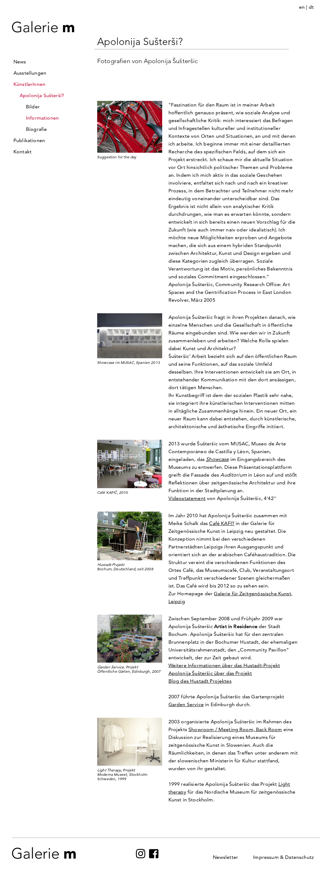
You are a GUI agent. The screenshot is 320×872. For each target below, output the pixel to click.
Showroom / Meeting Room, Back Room (235, 729)
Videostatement (187, 498)
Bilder (33, 107)
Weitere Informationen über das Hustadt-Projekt (224, 665)
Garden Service (186, 704)
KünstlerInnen (29, 84)
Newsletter (225, 857)
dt (311, 7)
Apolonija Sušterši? (42, 95)
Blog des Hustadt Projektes (200, 681)
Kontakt (22, 152)
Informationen (42, 118)
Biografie (36, 129)
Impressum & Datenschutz (283, 857)
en (302, 7)
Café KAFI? (221, 523)
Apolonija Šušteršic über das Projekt (210, 673)
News (19, 62)
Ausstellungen (29, 73)
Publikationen (29, 140)
